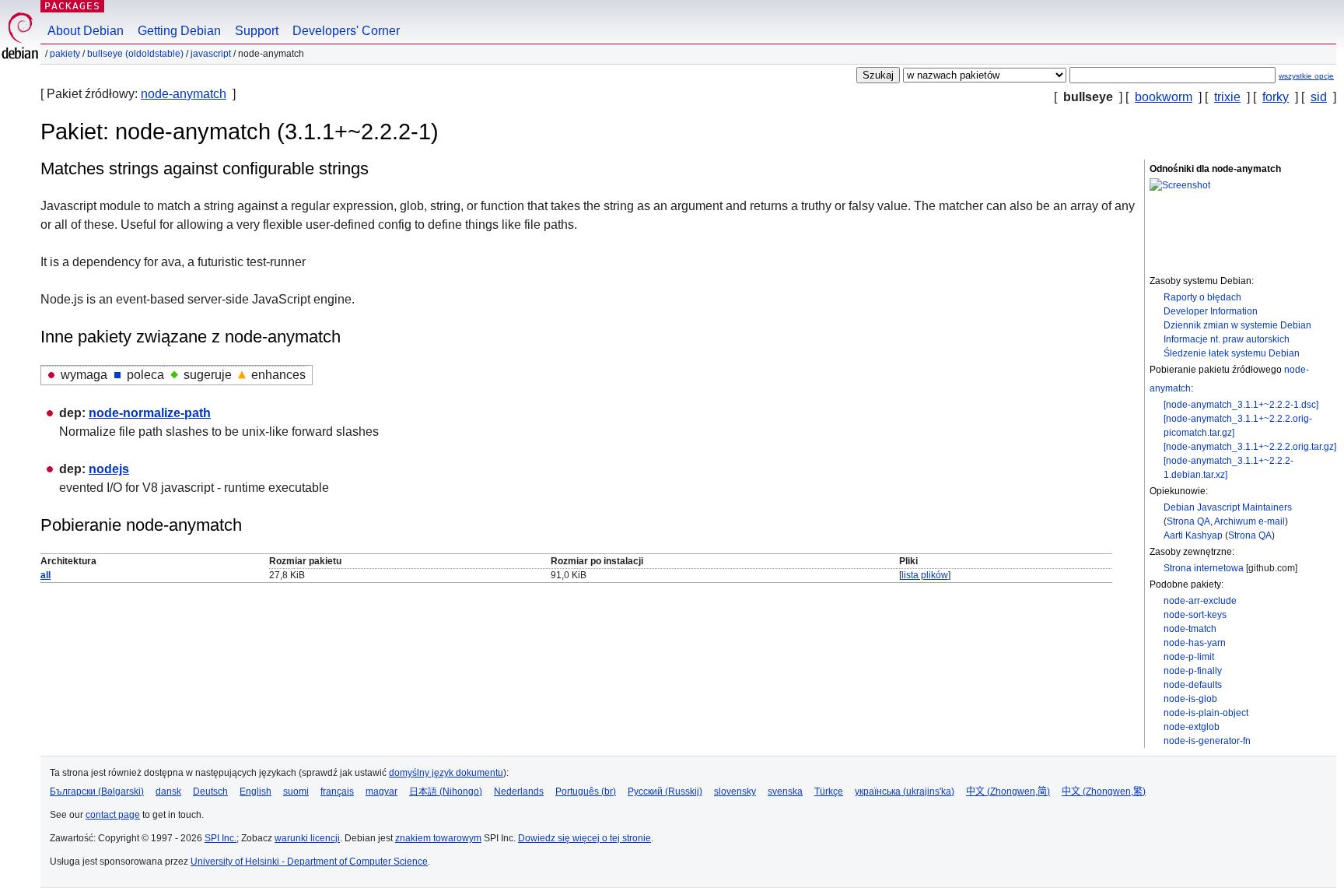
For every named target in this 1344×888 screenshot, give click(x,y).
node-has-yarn (1195, 642)
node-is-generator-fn (1207, 740)
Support (256, 30)
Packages (72, 6)
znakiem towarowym (438, 838)
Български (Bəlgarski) (97, 791)
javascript (211, 53)
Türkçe (828, 791)
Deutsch (210, 791)
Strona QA (1188, 521)
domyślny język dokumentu (446, 772)
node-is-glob (1190, 698)
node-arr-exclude (1200, 600)
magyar (381, 791)
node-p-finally (1193, 670)
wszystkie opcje (1306, 76)
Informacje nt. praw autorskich (1227, 339)
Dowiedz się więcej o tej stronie (584, 838)
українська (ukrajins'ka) (904, 791)
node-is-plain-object (1206, 712)
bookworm (1163, 97)
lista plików (924, 575)
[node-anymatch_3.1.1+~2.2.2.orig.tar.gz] (1250, 446)
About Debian (85, 30)
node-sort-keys (1195, 614)
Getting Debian (179, 30)
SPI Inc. (220, 838)
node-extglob (1192, 726)
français (337, 791)
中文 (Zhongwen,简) (1008, 791)
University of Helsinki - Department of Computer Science (309, 861)
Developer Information (1211, 311)
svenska (785, 791)
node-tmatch (1190, 628)
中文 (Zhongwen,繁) (1104, 791)
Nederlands (519, 791)
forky (1275, 97)
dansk (168, 791)
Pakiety (65, 53)
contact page (113, 814)
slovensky (735, 791)
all (45, 575)
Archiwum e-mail (1249, 521)
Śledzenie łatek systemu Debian (1232, 353)
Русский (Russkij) (665, 791)
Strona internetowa (1204, 568)
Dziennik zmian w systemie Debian (1237, 325)
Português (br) (585, 791)
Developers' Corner (346, 30)
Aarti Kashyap (1193, 535)
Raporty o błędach (1202, 297)
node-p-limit (1189, 656)
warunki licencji (307, 838)
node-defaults (1193, 684)
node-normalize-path (150, 412)
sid (1319, 97)
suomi (296, 791)
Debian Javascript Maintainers (1228, 507)
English (255, 791)
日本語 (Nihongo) (445, 791)
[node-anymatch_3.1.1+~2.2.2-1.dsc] (1241, 404)
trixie (1227, 97)
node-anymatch (183, 93)
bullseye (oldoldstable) (135, 53)
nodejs (109, 469)
